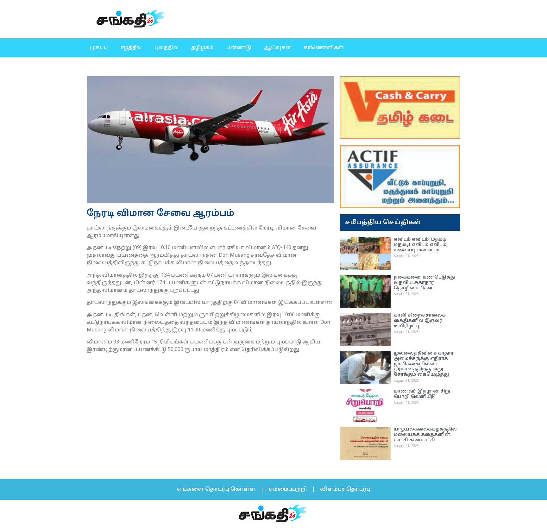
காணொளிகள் (323, 48)
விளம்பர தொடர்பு (345, 489)
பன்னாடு (238, 48)
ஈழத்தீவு (131, 48)
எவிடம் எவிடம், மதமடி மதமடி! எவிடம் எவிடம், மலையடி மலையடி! (421, 245)
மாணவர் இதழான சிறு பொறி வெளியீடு (422, 394)
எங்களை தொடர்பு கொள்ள (216, 489)
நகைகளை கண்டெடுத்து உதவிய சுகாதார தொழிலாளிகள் (424, 283)
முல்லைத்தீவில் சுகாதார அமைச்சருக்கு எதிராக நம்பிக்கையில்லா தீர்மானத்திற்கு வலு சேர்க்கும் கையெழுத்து (424, 364)
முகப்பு (99, 48)
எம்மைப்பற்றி (288, 489)
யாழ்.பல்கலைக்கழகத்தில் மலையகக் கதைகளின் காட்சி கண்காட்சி (425, 435)
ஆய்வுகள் (277, 48)
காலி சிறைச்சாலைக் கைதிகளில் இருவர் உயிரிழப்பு (420, 321)
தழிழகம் (202, 48)
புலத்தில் (166, 48)
